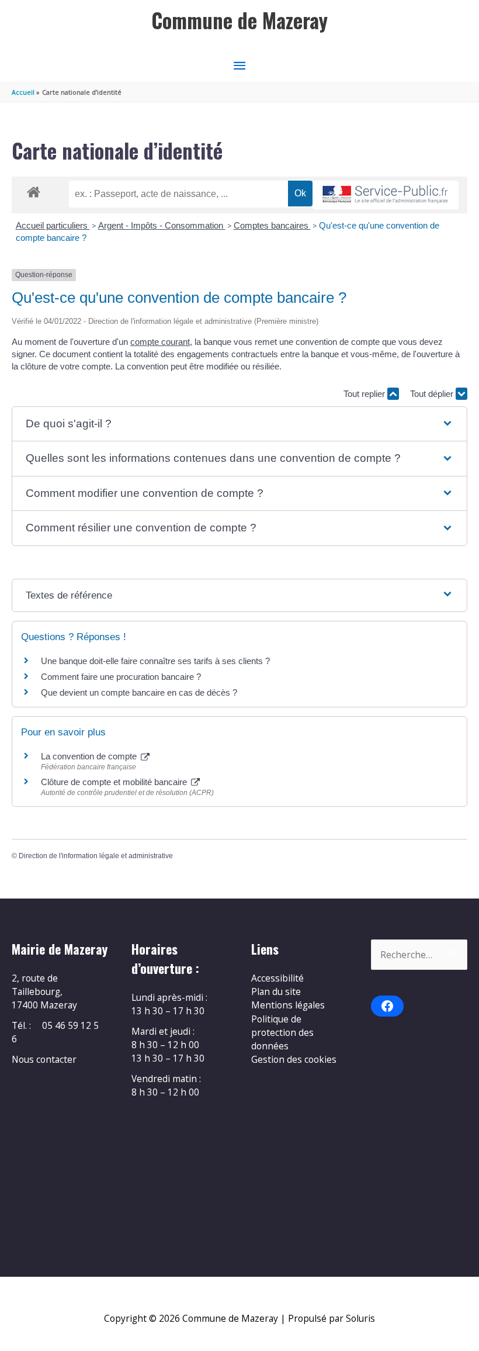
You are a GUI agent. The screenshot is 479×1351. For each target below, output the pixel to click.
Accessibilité (277, 978)
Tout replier (365, 394)
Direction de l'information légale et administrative (96, 856)
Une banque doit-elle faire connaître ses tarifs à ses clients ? (155, 661)
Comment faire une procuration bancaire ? (121, 677)
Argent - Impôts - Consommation (161, 225)
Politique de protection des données (282, 1033)
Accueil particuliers (53, 225)
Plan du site (276, 991)
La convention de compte (90, 756)
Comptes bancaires (272, 225)
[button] (239, 424)
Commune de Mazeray (239, 20)
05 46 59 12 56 (55, 1032)
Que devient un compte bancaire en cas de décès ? (139, 692)
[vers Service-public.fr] (386, 195)
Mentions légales (288, 1004)
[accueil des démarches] (33, 190)
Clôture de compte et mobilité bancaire (115, 782)
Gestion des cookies (293, 1059)
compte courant (160, 342)
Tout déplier (433, 394)
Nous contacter (44, 1059)
